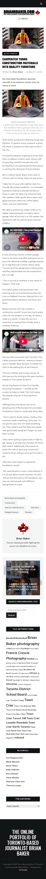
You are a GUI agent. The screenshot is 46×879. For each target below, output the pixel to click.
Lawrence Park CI (24, 663)
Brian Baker (18, 72)
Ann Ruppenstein (14, 758)
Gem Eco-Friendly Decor (14, 507)
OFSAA (33, 673)
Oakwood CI (25, 673)
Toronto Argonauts (24, 684)
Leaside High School (13, 666)
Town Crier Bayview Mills (25, 706)
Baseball (10, 638)
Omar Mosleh (12, 777)
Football (25, 648)
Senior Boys (35, 677)
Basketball (21, 638)
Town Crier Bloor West (16, 714)
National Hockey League (14, 670)
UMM (27, 734)
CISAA (9, 648)
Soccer (9, 680)
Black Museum (13, 761)
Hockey (31, 658)
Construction (10, 503)
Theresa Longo (13, 785)
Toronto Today (17, 700)
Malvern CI (32, 666)
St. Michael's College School (30, 680)
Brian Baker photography (15, 498)
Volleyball (19, 737)
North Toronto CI (13, 673)
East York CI (16, 649)
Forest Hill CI (34, 649)
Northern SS (29, 669)
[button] (23, 19)
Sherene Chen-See (15, 781)
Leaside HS (24, 666)
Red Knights (25, 677)
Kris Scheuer (12, 773)
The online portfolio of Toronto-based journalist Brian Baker (23, 842)
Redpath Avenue (11, 512)
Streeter (28, 512)
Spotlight (16, 680)
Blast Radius (10, 54)
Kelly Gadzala (12, 769)
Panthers (17, 677)
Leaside (35, 663)
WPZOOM (23, 870)
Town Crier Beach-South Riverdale (21, 710)
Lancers (14, 663)
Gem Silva (35, 507)
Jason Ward (12, 765)
